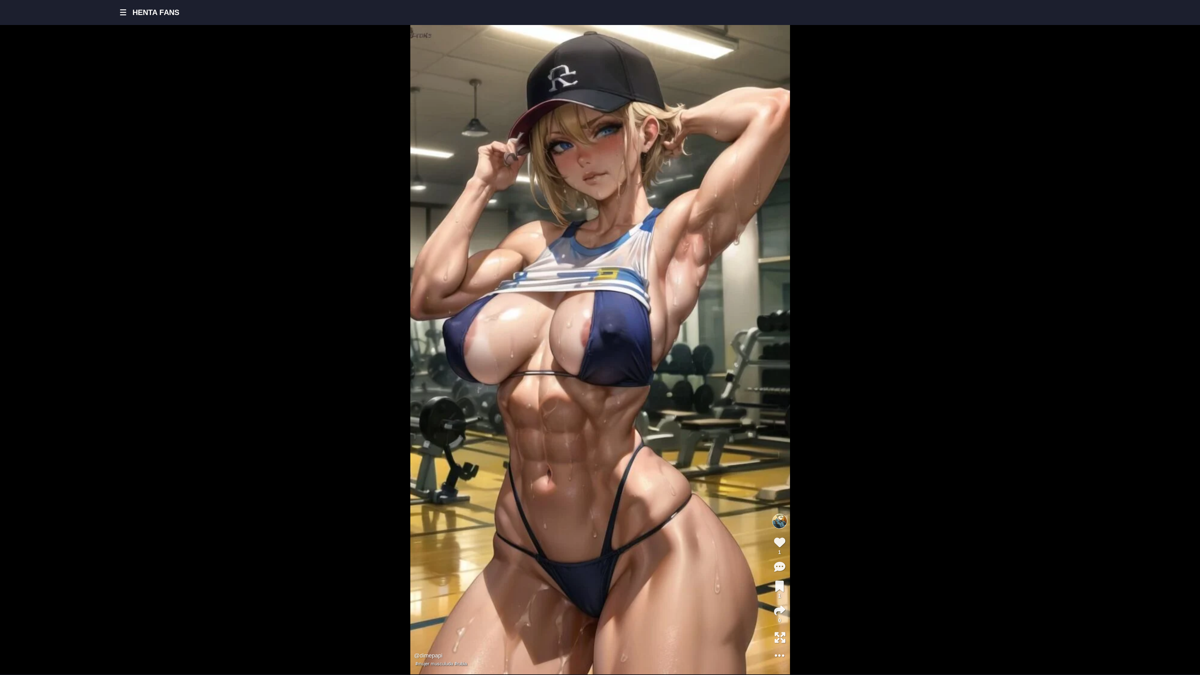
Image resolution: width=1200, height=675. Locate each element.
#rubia (460, 663)
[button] (126, 12)
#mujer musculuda (434, 663)
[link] (779, 586)
